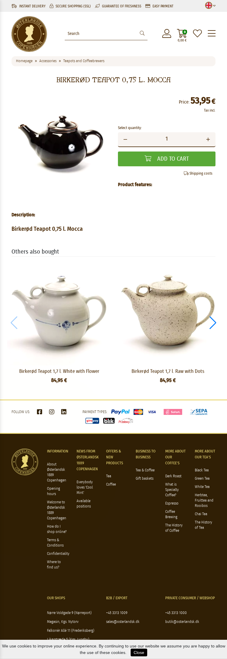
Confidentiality (58, 554)
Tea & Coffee (145, 470)
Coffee (111, 484)
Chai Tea (201, 514)
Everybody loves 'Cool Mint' (85, 487)
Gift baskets (144, 479)
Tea (108, 476)
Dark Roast (173, 476)
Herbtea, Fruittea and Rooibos (204, 500)
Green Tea (202, 479)
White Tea (202, 487)
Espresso (172, 503)
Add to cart (172, 159)
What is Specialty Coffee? (172, 490)
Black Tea (202, 470)
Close (139, 652)
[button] (213, 322)
